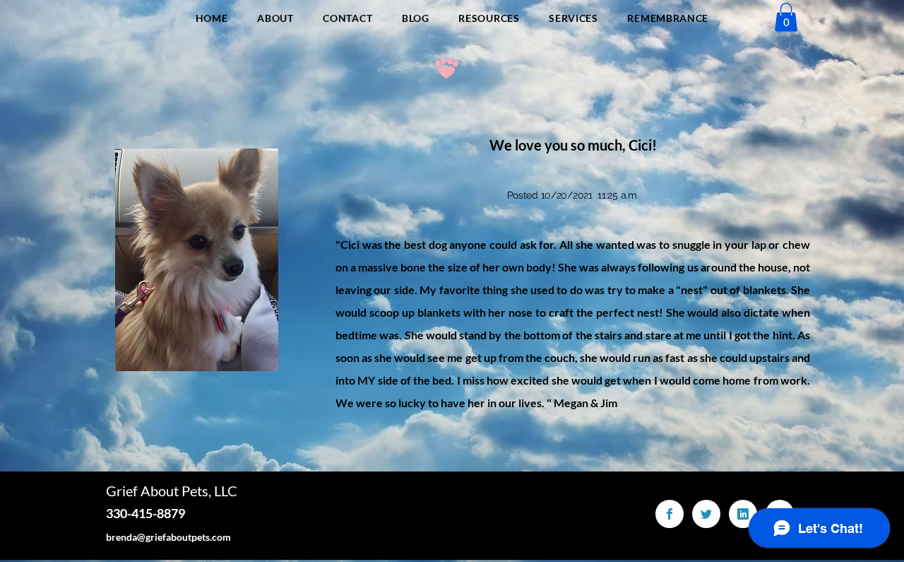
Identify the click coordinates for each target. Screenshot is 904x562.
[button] (786, 17)
